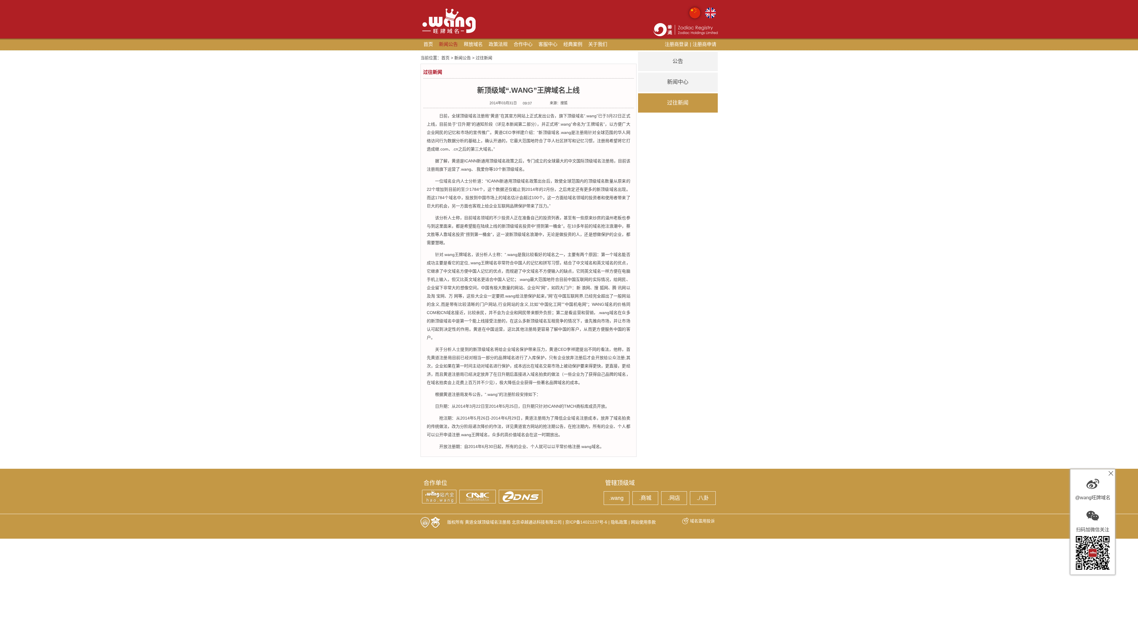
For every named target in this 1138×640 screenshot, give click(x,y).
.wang (616, 498)
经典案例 (572, 44)
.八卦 (703, 498)
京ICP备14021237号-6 (586, 522)
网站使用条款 (643, 522)
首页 (428, 44)
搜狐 (564, 103)
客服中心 (547, 44)
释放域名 (473, 44)
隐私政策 (619, 522)
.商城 (645, 498)
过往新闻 (677, 103)
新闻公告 (448, 44)
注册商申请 (704, 44)
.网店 (674, 498)
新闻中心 (677, 82)
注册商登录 (676, 44)
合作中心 (523, 44)
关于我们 (597, 44)
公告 (677, 61)
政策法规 (498, 44)
